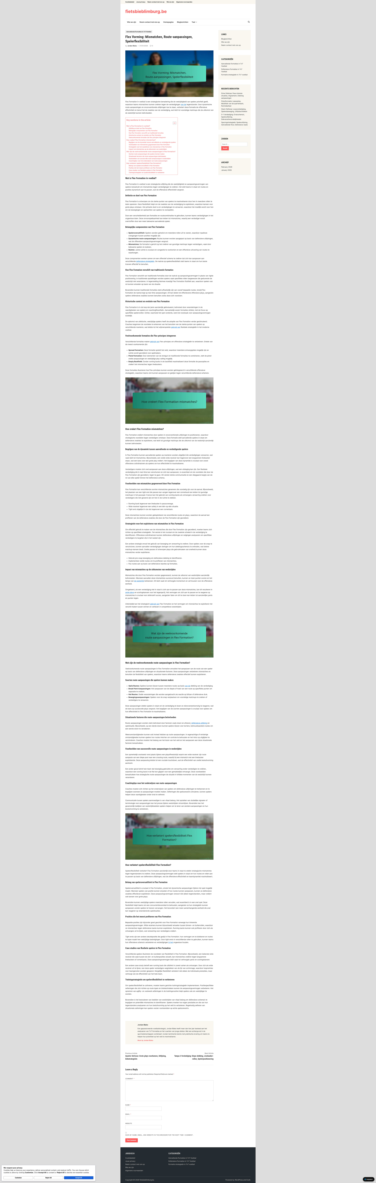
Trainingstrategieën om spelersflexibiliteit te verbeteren (146, 172)
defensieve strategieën (145, 261)
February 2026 (226, 167)
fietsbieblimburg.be (146, 11)
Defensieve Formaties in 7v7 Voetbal (181, 1161)
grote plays (129, 592)
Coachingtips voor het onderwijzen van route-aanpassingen (148, 161)
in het (171, 942)
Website (128, 1123)
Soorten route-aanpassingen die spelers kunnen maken (146, 154)
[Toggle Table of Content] (173, 123)
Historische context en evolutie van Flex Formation (145, 135)
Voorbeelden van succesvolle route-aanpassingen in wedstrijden (150, 158)
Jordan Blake (132, 46)
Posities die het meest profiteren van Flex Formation (145, 168)
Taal (193, 22)
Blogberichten (182, 22)
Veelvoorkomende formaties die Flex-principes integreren (147, 137)
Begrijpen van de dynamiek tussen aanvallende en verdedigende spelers (152, 142)
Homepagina (168, 22)
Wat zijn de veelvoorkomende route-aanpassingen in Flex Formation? (150, 151)
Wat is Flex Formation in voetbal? (138, 126)
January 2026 (226, 170)
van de (183, 104)
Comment (130, 1078)
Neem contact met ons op (155, 2)
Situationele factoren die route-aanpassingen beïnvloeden (147, 156)
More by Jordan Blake (145, 1040)
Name (128, 1105)
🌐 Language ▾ (368, 1179)
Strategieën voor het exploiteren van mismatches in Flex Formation (150, 147)
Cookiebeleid (129, 2)
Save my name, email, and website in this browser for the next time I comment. (159, 1135)
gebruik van (175, 327)
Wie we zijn (170, 2)
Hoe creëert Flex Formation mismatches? (141, 140)
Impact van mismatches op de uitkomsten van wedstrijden (148, 149)
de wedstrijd (139, 581)
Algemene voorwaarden (184, 2)
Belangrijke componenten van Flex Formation (143, 130)
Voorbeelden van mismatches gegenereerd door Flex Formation (149, 144)
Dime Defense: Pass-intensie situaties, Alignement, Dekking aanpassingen (232, 95)
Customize (18, 1178)
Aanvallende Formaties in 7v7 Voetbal (138, 31)
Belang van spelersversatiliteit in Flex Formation (144, 165)
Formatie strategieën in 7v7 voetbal (234, 75)
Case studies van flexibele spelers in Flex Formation (145, 170)
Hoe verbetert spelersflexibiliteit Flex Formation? (143, 163)
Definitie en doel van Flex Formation (140, 128)
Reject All (48, 1178)
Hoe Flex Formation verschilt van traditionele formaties (146, 133)
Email (128, 1114)
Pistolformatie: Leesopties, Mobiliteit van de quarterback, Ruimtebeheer (232, 103)
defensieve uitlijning (199, 723)
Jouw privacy (140, 2)
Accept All (78, 1178)
